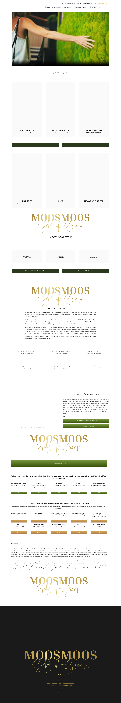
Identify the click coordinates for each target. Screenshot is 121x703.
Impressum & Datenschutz (68, 683)
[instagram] (58, 692)
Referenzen (54, 683)
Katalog (48, 683)
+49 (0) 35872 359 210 (38, 427)
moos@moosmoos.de (67, 685)
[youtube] (62, 692)
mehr (64, 416)
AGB (60, 683)
